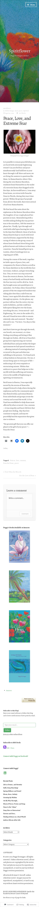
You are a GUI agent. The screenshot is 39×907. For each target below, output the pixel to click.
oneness (23, 460)
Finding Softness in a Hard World (14, 817)
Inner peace (18, 111)
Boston (12, 460)
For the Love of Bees (26, 475)
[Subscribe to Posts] (4, 748)
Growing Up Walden (10, 797)
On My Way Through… (10, 801)
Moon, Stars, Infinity (10, 794)
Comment (25, 514)
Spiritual (26, 111)
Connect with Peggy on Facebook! (15, 756)
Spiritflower (19, 51)
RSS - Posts (10, 748)
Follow (7, 730)
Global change (9, 111)
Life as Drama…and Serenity (12, 784)
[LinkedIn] (5, 773)
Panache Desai (8, 463)
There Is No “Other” (10, 807)
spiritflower (7, 108)
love (17, 460)
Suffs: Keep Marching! (10, 788)
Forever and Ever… (9, 813)
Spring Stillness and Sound (12, 791)
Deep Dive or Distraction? (12, 810)
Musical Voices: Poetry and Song (14, 804)
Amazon (9, 690)
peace (17, 463)
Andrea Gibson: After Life (11, 820)
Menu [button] (32, 5)
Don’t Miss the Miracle (13, 472)
